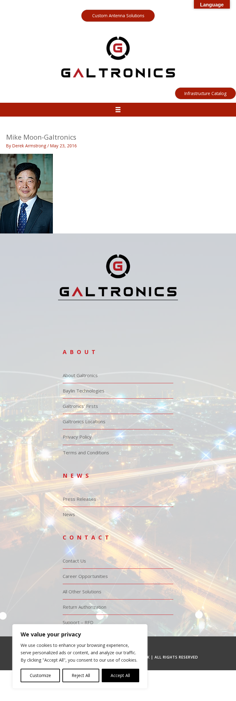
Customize (40, 675)
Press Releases (79, 499)
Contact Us (74, 561)
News (69, 514)
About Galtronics (80, 375)
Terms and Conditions (86, 452)
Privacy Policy (77, 437)
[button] (118, 16)
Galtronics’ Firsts (80, 406)
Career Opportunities (85, 576)
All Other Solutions (82, 591)
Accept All (120, 675)
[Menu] (118, 110)
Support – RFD (78, 622)
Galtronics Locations (84, 421)
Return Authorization (84, 607)
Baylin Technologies (83, 391)
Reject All (81, 675)
